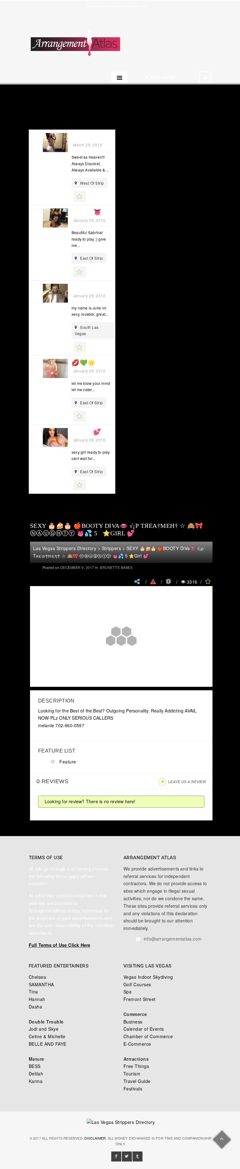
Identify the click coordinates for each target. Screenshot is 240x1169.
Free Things (136, 1066)
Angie (82, 136)
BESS (35, 1066)
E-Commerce (137, 1044)
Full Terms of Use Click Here (60, 945)
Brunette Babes (116, 567)
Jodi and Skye (44, 1029)
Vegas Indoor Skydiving (148, 977)
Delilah (36, 1073)
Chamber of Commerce (148, 1036)
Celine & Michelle (47, 1036)
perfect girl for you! (109, 287)
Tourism (132, 1073)
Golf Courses (137, 984)
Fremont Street (139, 999)
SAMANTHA (41, 984)
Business (132, 1021)
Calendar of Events (143, 1029)
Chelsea (37, 977)
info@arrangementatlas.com (124, 5)
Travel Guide (137, 1081)
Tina (33, 991)
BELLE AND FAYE (48, 1044)
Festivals (132, 1088)
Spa (127, 991)
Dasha (35, 1006)
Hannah (37, 999)
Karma (36, 1081)
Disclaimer (95, 1138)
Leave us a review (187, 781)
